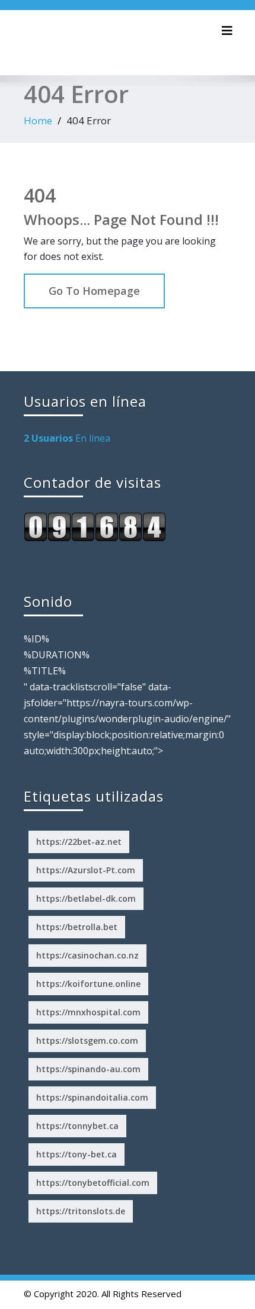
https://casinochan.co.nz (87, 955)
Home (38, 120)
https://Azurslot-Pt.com (85, 870)
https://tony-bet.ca (76, 1154)
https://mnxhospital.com (88, 1012)
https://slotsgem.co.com (87, 1040)
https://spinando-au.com (88, 1069)
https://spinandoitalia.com (92, 1097)
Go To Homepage (94, 291)
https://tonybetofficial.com (92, 1182)
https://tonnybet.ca (77, 1125)
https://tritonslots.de (80, 1211)
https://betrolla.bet (76, 926)
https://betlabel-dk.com (86, 898)
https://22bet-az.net (79, 841)
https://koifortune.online (88, 983)
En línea (67, 438)
